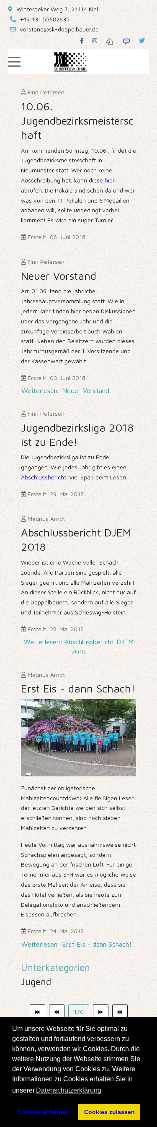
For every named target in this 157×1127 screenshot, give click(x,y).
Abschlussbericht (43, 477)
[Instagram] (94, 40)
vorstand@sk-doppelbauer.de (59, 29)
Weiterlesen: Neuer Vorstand (65, 390)
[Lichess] (110, 40)
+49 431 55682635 (44, 19)
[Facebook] (82, 40)
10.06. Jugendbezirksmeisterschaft (77, 120)
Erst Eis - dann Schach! (78, 688)
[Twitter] (142, 40)
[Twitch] (126, 40)
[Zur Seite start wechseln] (37, 1011)
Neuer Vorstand (58, 275)
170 (79, 1011)
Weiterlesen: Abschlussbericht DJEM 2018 (79, 647)
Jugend (36, 981)
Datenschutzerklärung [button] (68, 1090)
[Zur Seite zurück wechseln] (56, 1011)
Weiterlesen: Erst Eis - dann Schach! (76, 944)
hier (110, 180)
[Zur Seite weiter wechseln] (100, 1011)
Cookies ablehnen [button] (43, 1112)
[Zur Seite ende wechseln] (120, 1011)
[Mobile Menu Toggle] (14, 61)
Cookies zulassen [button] (109, 1112)
